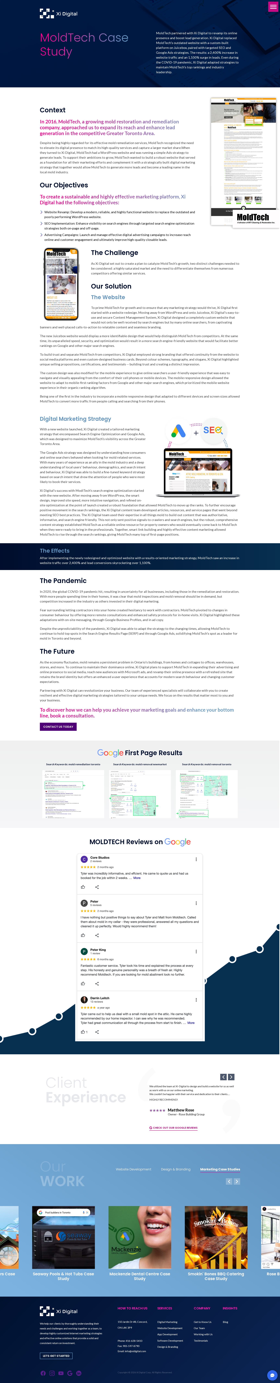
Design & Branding (167, 1346)
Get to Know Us (202, 1321)
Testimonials (201, 1340)
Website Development (169, 1328)
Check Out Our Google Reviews (175, 1128)
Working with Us (203, 1334)
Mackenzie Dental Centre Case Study (139, 1276)
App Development (167, 1334)
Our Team (199, 1328)
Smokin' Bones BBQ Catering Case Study (216, 1276)
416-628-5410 (134, 1340)
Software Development (170, 1340)
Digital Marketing (167, 1321)
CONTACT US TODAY (58, 727)
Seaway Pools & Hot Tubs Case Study (63, 1276)
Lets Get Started (56, 1356)
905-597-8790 (131, 1345)
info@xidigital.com (135, 1351)
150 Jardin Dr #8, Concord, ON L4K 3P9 (132, 1324)
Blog (225, 1321)
